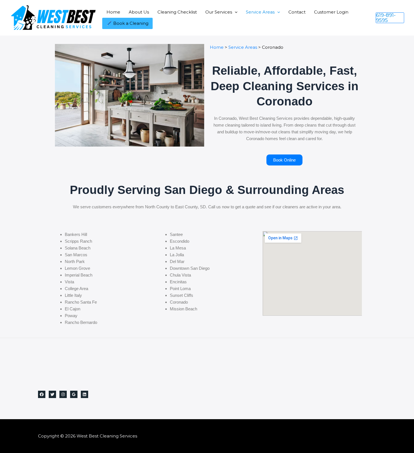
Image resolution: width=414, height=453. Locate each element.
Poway (71, 315)
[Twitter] (52, 394)
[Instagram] (63, 394)
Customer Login (331, 12)
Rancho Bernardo (81, 322)
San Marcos (76, 254)
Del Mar (177, 261)
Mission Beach (183, 308)
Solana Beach (77, 248)
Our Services (218, 12)
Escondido (179, 241)
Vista (69, 281)
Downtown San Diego (190, 268)
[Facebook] (41, 394)
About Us (139, 12)
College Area (76, 288)
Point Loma (180, 288)
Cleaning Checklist (177, 12)
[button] (234, 12)
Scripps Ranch (78, 241)
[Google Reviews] (73, 394)
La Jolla (177, 254)
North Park (75, 261)
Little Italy (73, 295)
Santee (176, 234)
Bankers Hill (76, 234)
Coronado (179, 302)
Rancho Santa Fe (81, 302)
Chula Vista (180, 275)
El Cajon (72, 308)
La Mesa (178, 248)
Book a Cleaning (130, 23)
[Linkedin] (84, 394)
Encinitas (178, 281)
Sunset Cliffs (181, 295)
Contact (297, 12)
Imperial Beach (78, 275)
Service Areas (260, 12)
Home (113, 12)
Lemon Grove (77, 268)
